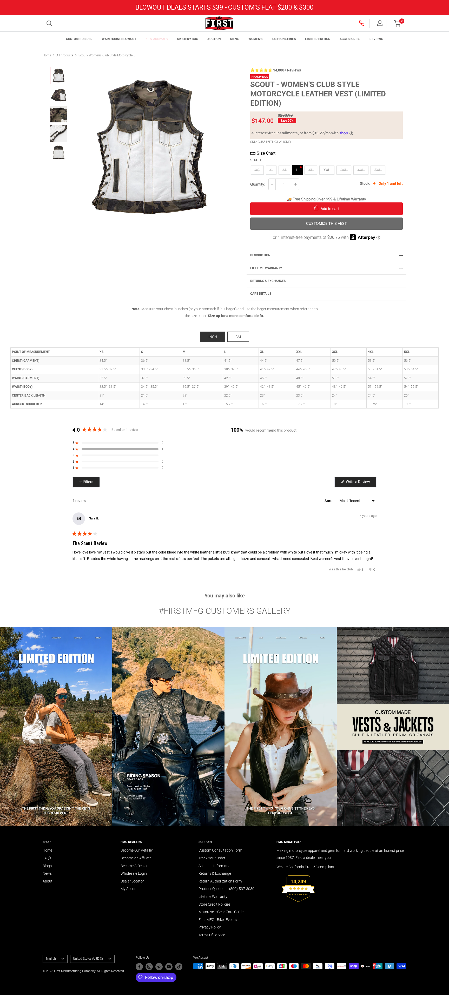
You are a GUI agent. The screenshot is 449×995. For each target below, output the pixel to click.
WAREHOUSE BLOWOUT (119, 39)
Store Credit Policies (214, 904)
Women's (255, 39)
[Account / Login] (379, 23)
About (47, 881)
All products (64, 55)
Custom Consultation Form (220, 850)
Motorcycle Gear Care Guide (221, 912)
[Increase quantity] (295, 184)
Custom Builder (79, 39)
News (47, 873)
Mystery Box (187, 39)
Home (47, 55)
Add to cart (329, 208)
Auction (214, 39)
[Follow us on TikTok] (178, 966)
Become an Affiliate (136, 858)
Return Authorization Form (220, 881)
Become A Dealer (134, 866)
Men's (234, 39)
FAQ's (47, 858)
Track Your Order (212, 858)
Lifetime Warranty (213, 896)
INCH (212, 337)
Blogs (47, 866)
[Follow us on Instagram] (149, 966)
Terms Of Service (212, 935)
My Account (130, 889)
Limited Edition (317, 39)
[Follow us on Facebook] (139, 966)
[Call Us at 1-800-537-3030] (362, 23)
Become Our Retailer (137, 850)
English (50, 958)
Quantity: (257, 184)
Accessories (350, 39)
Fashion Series (284, 39)
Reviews (376, 39)
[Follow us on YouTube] (169, 966)
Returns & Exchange (215, 873)
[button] (397, 23)
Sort (328, 501)
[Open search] (49, 23)
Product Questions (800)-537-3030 (226, 889)
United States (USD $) (88, 958)
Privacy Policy (210, 927)
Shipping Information (216, 866)
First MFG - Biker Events (218, 920)
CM (238, 337)
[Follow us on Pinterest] (159, 966)
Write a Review (361, 483)
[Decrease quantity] (272, 184)
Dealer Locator (132, 881)
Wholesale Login (134, 873)
